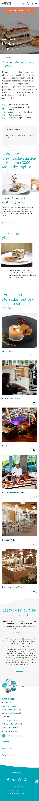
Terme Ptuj (5, 717)
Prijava (19, 670)
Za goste (5, 742)
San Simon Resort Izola (9, 731)
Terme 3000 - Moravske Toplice (12, 709)
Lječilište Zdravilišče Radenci (11, 713)
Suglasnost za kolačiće (17, 793)
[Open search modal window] (31, 3)
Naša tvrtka (6, 748)
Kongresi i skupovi (9, 755)
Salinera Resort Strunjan (10, 727)
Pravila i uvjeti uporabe (16, 791)
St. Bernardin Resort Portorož (12, 724)
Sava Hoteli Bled (7, 702)
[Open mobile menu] (35, 3)
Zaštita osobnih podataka (23, 664)
